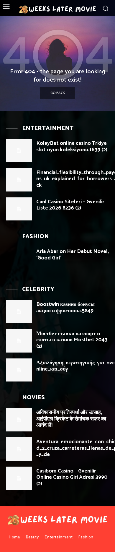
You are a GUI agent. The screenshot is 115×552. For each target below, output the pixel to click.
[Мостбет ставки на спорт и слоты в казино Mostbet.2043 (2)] (19, 341)
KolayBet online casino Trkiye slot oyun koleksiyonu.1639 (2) (71, 146)
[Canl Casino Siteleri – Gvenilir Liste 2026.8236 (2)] (19, 209)
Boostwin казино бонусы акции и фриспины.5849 (65, 307)
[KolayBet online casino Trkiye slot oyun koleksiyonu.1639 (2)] (19, 150)
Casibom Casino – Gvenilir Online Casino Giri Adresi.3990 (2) (72, 477)
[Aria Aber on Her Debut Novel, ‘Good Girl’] (19, 258)
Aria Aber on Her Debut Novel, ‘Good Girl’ (72, 254)
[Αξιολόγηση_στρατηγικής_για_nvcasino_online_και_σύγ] (19, 370)
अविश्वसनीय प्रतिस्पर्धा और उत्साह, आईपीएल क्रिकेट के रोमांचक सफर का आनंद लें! (71, 419)
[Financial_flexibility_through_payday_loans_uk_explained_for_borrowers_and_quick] (19, 179)
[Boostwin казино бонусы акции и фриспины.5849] (19, 311)
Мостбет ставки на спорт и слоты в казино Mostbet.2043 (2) (71, 340)
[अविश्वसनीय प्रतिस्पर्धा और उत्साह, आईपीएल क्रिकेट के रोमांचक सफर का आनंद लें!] (19, 419)
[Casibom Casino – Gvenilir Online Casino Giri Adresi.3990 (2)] (19, 478)
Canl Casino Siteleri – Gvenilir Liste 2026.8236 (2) (70, 205)
